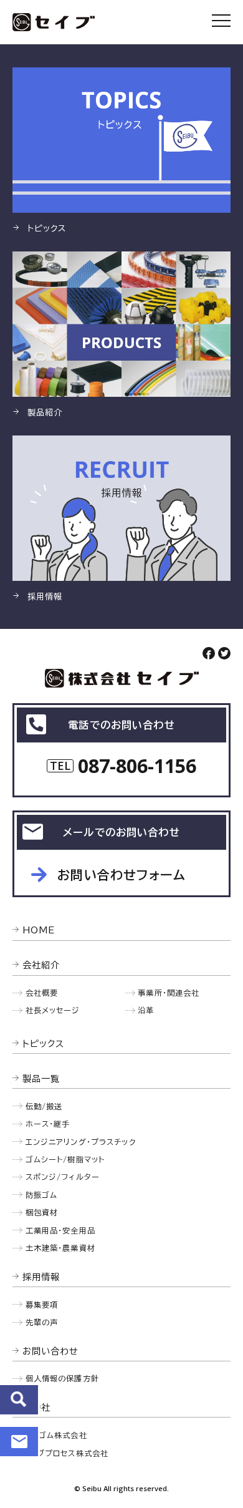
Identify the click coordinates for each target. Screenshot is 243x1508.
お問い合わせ (19, 1441)
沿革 (146, 1010)
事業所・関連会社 (168, 992)
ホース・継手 (48, 1123)
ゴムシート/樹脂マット (65, 1159)
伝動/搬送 (44, 1106)
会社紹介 (41, 965)
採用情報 (41, 1277)
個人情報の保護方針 (62, 1378)
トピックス (43, 1043)
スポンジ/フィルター (63, 1176)
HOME (38, 930)
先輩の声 (42, 1322)
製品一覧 (41, 1078)
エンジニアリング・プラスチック (81, 1142)
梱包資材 (42, 1212)
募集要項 (42, 1304)
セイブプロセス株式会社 (65, 1453)
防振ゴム (42, 1195)
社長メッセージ (53, 1010)
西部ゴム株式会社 (54, 1435)
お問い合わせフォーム (121, 874)
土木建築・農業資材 (60, 1248)
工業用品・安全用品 (60, 1230)
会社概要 (42, 992)
